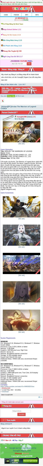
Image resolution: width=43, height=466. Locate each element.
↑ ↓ (41, 112)
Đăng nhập (12, 69)
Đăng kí (21, 69)
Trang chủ (7, 406)
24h (11, 424)
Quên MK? (22, 84)
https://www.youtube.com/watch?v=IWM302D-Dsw (17, 386)
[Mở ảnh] (21, 144)
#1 (39, 397)
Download (5, 392)
